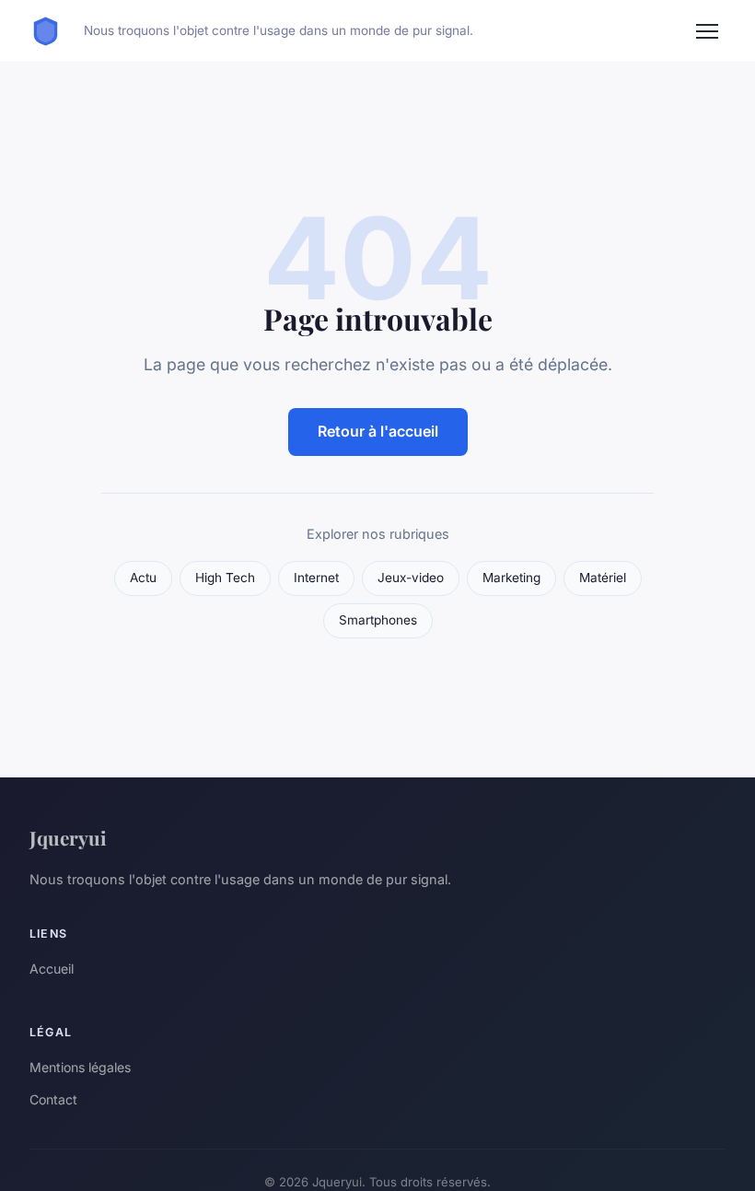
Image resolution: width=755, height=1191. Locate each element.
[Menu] (707, 31)
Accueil (51, 968)
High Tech (225, 577)
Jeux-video (411, 577)
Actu (143, 577)
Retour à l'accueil (378, 431)
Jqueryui (68, 837)
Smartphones (378, 620)
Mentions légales (80, 1067)
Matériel (602, 577)
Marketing (511, 577)
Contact (53, 1099)
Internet (316, 577)
